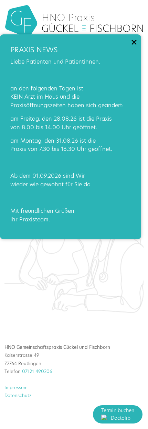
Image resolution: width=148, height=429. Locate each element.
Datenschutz (17, 395)
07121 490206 (37, 371)
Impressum (16, 387)
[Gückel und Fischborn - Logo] (74, 21)
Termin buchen (117, 410)
